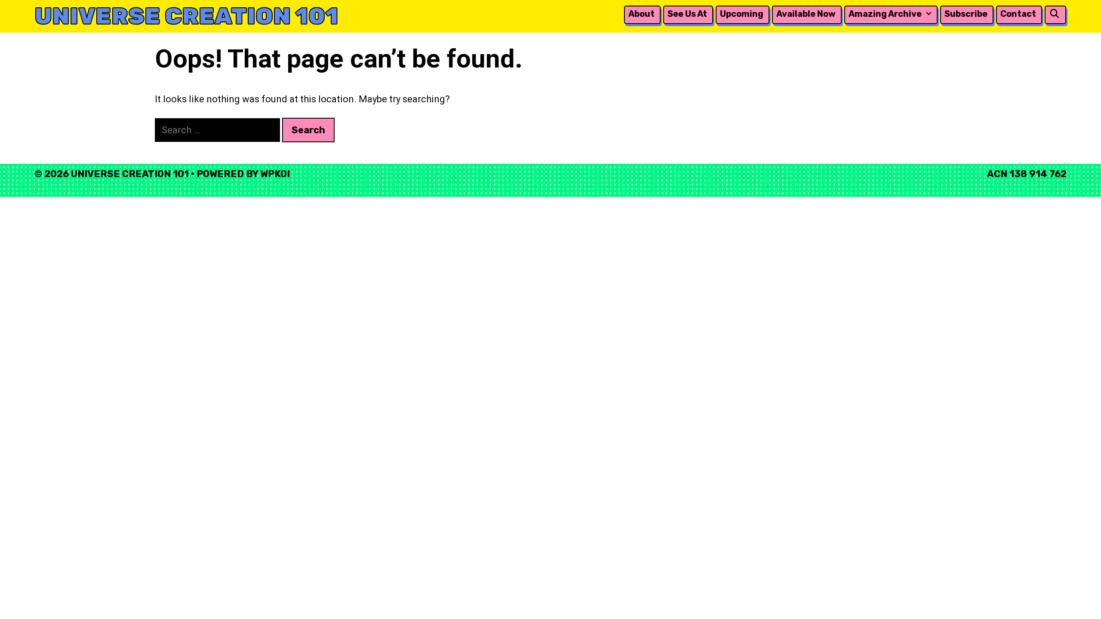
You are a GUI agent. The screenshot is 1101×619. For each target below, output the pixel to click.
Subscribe (965, 14)
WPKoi (275, 174)
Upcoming (741, 14)
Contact (1018, 14)
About (641, 14)
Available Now (806, 14)
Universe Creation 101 (186, 16)
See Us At (687, 14)
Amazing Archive (885, 14)
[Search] (1054, 14)
